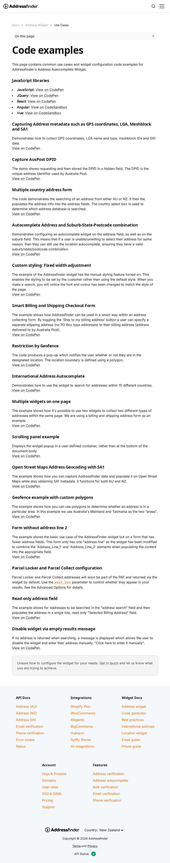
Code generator (134, 713)
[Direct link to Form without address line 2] (8, 528)
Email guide (131, 740)
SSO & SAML (52, 794)
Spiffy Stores (81, 740)
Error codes (25, 740)
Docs (15, 25)
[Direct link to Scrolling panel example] (8, 437)
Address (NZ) (26, 713)
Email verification (29, 726)
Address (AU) (26, 706)
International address (138, 726)
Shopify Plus (80, 706)
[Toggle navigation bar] (162, 6)
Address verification (108, 774)
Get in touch (109, 663)
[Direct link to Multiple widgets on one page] (8, 402)
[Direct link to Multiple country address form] (8, 190)
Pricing (47, 800)
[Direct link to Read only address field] (8, 599)
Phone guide (131, 746)
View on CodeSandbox (49, 107)
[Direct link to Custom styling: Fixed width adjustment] (8, 266)
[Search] (153, 6)
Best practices (133, 720)
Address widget (134, 706)
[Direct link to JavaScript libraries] (8, 81)
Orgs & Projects (54, 774)
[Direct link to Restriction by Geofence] (8, 346)
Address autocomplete (110, 780)
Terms (76, 846)
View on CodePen (50, 90)
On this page (24, 36)
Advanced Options (51, 587)
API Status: (81, 854)
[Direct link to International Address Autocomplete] (8, 377)
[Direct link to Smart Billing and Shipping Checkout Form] (8, 306)
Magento (77, 720)
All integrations (82, 746)
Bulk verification (105, 787)
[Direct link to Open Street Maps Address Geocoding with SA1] (8, 467)
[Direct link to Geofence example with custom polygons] (8, 498)
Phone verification (30, 733)
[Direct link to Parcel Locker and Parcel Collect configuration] (8, 568)
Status (21, 746)
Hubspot (77, 733)
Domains (49, 780)
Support (48, 807)
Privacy (92, 846)
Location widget (134, 733)
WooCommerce (83, 713)
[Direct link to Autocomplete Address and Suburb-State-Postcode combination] (8, 225)
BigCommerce (82, 726)
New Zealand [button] (110, 830)
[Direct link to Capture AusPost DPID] (8, 160)
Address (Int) (26, 720)
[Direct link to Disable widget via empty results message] (8, 629)
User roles (50, 787)
